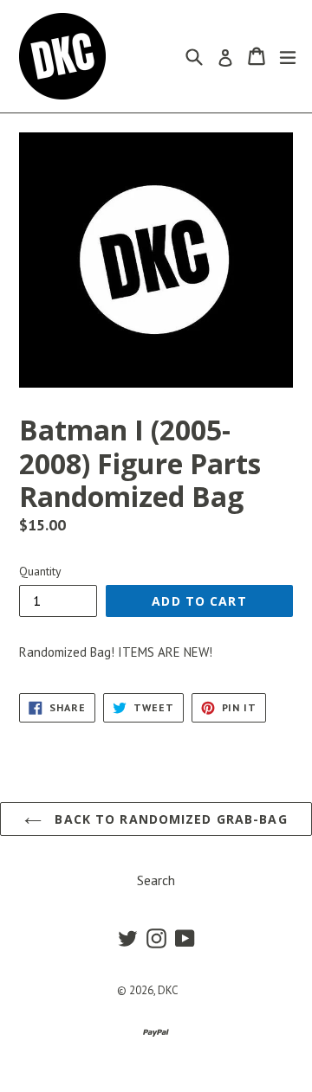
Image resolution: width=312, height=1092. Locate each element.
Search (156, 880)
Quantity (40, 571)
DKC (168, 990)
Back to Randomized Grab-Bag (168, 819)
